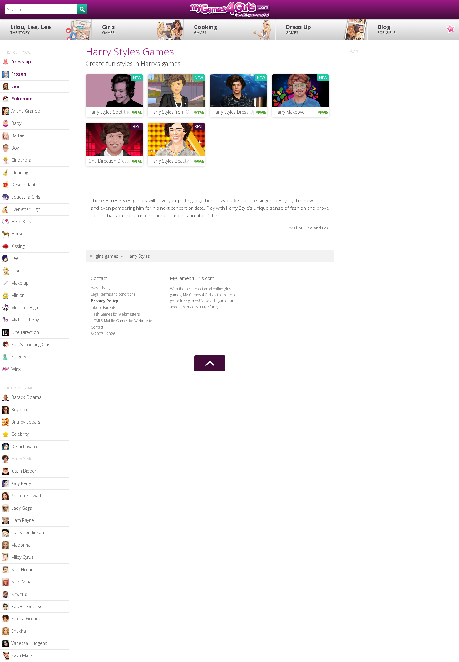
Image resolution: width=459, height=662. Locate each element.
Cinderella (21, 160)
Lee (14, 258)
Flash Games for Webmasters (115, 314)
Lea (15, 86)
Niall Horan (22, 569)
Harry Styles (23, 459)
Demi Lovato (24, 446)
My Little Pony (25, 320)
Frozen (18, 74)
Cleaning (19, 172)
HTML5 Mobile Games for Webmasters (123, 320)
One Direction (25, 332)
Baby (16, 123)
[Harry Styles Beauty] (176, 138)
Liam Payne (22, 520)
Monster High (24, 308)
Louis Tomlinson (27, 532)
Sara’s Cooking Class (31, 344)
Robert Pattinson (28, 606)
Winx (16, 369)
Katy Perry (21, 483)
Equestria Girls (25, 197)
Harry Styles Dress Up (234, 112)
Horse (17, 234)
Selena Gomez (26, 618)
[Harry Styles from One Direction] (176, 90)
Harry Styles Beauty (169, 161)
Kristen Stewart (26, 495)
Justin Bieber (23, 471)
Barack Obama (26, 397)
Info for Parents (103, 307)
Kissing (18, 246)
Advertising (100, 287)
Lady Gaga (21, 508)
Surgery (18, 357)
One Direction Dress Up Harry (115, 161)
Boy (15, 148)
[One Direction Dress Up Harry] (114, 138)
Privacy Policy (104, 300)
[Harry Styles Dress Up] (238, 90)
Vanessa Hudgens (29, 643)
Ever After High (25, 209)
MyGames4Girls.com (229, 9)
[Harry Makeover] (300, 90)
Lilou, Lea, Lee (30, 29)
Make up (20, 283)
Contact (97, 327)
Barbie (17, 135)
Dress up (21, 62)
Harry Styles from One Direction (177, 112)
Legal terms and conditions (113, 294)
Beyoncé (19, 410)
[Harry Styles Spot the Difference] (114, 90)
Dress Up (298, 29)
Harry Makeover (290, 112)
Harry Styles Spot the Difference (115, 112)
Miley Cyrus (22, 557)
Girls (108, 29)
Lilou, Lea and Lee (311, 228)
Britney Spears (25, 422)
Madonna (21, 545)
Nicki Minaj (21, 582)
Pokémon (21, 98)
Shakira (18, 631)
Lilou (16, 271)
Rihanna (19, 594)
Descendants (24, 185)
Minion (18, 295)
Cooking (205, 29)
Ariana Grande (25, 111)
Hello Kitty (21, 221)
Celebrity (20, 434)
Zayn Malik (21, 655)
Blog (386, 29)
